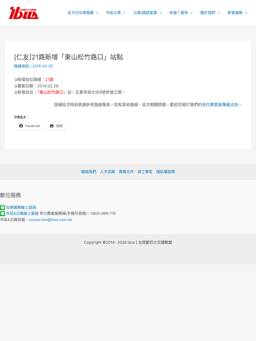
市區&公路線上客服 (22, 213)
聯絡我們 (88, 171)
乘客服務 (235, 12)
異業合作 (126, 171)
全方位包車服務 (81, 12)
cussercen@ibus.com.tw (50, 219)
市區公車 (113, 12)
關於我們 (207, 12)
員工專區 (145, 171)
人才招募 (107, 171)
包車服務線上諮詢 (21, 207)
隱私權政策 (165, 171)
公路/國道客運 (145, 12)
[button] (96, 12)
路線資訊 (21, 66)
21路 (49, 79)
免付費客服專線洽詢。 (222, 104)
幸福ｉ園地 (178, 12)
